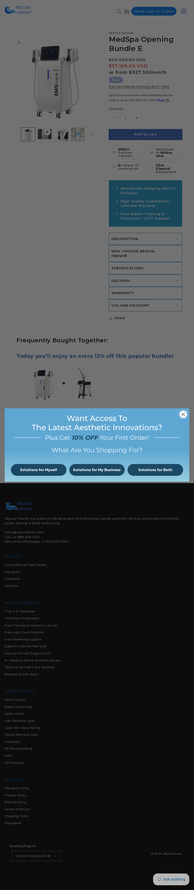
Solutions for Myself (38, 470)
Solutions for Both (155, 470)
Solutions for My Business (97, 470)
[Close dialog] (183, 414)
